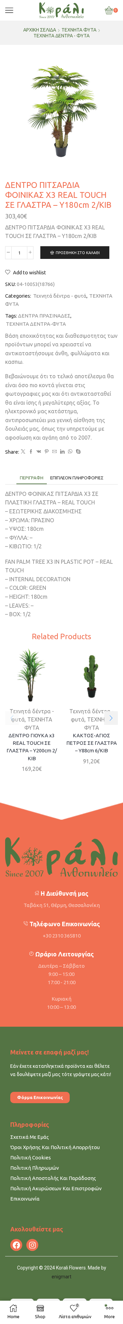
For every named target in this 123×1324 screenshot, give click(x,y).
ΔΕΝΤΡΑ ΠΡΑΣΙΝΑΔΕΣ (44, 316)
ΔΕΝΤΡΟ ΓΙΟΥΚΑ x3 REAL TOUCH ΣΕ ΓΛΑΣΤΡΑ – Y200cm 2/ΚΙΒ (31, 746)
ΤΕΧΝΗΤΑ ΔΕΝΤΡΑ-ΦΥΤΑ (36, 324)
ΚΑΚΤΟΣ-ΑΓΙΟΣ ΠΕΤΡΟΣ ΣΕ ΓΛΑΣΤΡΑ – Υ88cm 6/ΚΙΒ (91, 742)
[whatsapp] (70, 451)
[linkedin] (62, 451)
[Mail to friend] (54, 451)
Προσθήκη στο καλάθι (78, 253)
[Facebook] (31, 451)
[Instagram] (32, 1245)
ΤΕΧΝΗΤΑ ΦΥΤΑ (79, 29)
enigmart (61, 1276)
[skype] (77, 451)
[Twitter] (23, 451)
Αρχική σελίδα (39, 29)
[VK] (39, 451)
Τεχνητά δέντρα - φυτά (61, 35)
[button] (111, 718)
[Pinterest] (47, 451)
